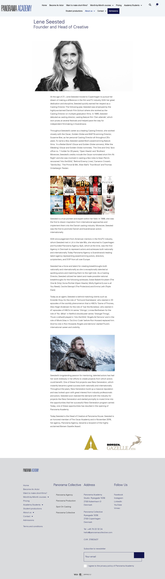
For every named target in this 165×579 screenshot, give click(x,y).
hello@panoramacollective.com (98, 532)
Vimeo (117, 508)
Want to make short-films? (77, 5)
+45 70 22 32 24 (94, 529)
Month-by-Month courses (100, 5)
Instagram (118, 498)
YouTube (118, 505)
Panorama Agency (64, 495)
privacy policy (106, 566)
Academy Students (131, 5)
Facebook (118, 495)
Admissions (113, 11)
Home (44, 5)
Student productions (74, 11)
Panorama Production (66, 501)
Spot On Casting (63, 507)
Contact (100, 11)
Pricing (119, 5)
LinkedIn (118, 502)
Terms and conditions (33, 526)
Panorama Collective (65, 513)
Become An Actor (56, 5)
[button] (150, 5)
